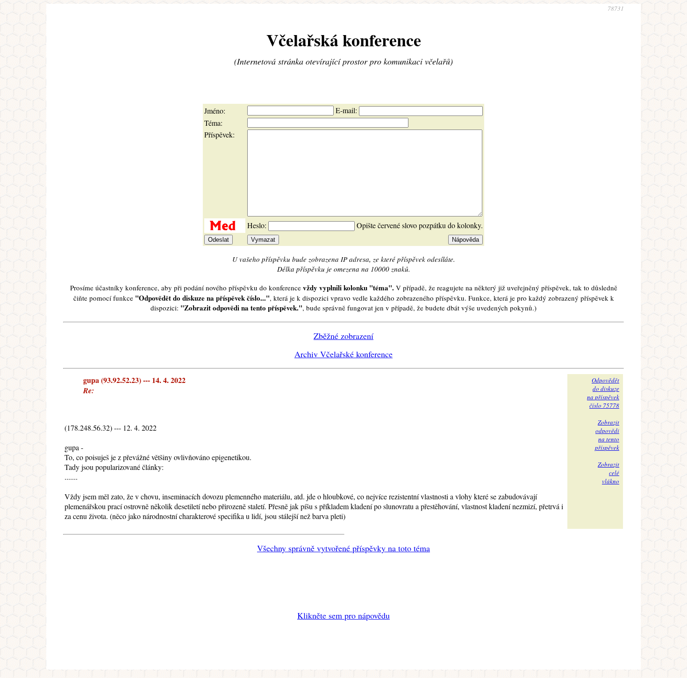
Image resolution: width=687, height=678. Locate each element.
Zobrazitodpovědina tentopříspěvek (607, 435)
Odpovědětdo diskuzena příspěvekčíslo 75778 (603, 393)
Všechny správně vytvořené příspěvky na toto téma (343, 548)
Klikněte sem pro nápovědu (343, 615)
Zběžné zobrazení (343, 335)
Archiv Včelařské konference (343, 354)
